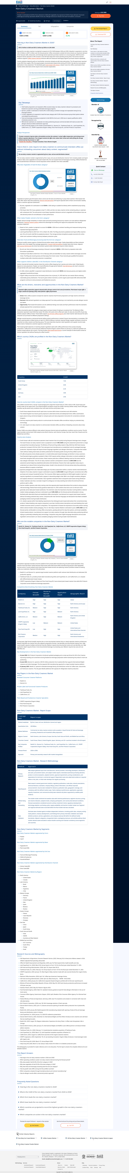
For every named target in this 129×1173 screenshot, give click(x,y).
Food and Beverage (23, 6)
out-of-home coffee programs (55, 314)
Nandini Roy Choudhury (35, 21)
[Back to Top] (125, 1160)
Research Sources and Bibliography (98, 87)
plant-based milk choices (52, 65)
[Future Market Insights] (19, 2)
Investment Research (28, 1167)
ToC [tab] (39, 26)
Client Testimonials (71, 1167)
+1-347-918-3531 (69, 1159)
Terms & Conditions (93, 1165)
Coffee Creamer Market (49, 1138)
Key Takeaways (94, 48)
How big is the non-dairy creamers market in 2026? (38, 1087)
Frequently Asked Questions (97, 93)
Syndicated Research (28, 1165)
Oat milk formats (67, 266)
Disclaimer (85, 1165)
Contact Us (60, 1169)
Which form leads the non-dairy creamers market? (38, 1097)
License (65, 20)
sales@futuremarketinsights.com (54, 1159)
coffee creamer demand (34, 58)
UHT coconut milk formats (24, 246)
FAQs (91, 1167)
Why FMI (72, 1165)
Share (71, 95)
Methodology (101, 100)
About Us (60, 1165)
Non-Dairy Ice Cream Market (26, 1138)
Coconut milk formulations (55, 244)
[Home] (17, 6)
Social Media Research (41, 1167)
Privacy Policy (102, 1165)
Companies (70, 26)
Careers (66, 1165)
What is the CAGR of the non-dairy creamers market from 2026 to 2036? (46, 1092)
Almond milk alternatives (47, 200)
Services (25, 1163)
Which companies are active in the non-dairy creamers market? (43, 1114)
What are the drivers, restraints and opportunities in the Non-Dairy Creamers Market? (100, 60)
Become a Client (61, 1167)
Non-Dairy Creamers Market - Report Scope (100, 78)
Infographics (55, 26)
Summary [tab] (24, 26)
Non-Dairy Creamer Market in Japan (102, 1138)
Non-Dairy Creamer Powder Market (28, 1144)
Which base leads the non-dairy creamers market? (38, 1102)
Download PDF (101, 34)
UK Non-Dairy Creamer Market (76, 1138)
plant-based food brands (54, 330)
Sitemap (96, 1167)
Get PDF (71, 1125)
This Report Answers (95, 90)
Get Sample (35, 1125)
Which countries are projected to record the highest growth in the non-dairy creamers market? (50, 1108)
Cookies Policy (85, 1167)
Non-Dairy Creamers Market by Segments (100, 85)
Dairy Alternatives (34, 6)
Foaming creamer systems (31, 222)
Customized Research (40, 1165)
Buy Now (101, 16)
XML (100, 1167)
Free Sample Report (101, 28)
